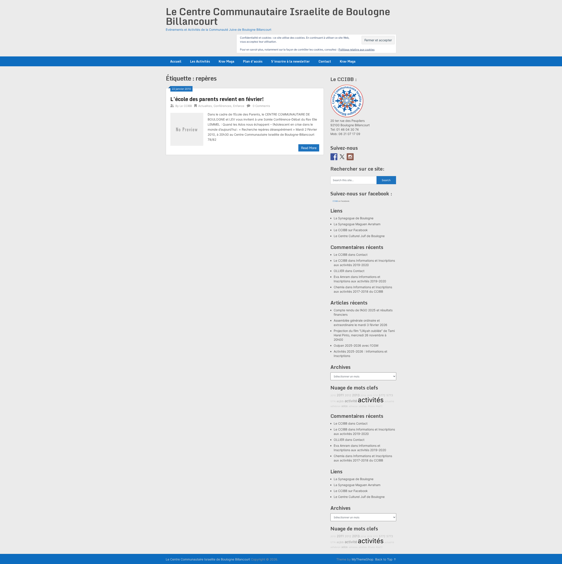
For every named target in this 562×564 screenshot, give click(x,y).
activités (371, 400)
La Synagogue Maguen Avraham (357, 224)
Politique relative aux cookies (357, 49)
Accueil (175, 61)
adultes (362, 406)
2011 (340, 395)
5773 (389, 395)
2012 (348, 395)
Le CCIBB (186, 106)
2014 (363, 395)
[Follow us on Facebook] (333, 156)
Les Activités (200, 61)
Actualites (205, 106)
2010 (333, 395)
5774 (333, 401)
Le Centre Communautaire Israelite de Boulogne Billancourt (278, 16)
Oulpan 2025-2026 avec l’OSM (356, 345)
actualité (389, 401)
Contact (325, 61)
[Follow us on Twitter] (342, 156)
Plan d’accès (252, 61)
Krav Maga (226, 61)
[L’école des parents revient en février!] (186, 129)
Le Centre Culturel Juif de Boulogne (359, 236)
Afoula (371, 406)
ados (344, 406)
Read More (309, 147)
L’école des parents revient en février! (217, 99)
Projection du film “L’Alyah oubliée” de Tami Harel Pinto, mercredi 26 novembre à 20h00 (364, 335)
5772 (382, 395)
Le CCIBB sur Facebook (351, 230)
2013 (356, 395)
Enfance (238, 106)
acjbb (340, 401)
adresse (353, 406)
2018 (369, 395)
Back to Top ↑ (385, 559)
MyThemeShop (362, 559)
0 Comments (261, 106)
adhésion (335, 406)
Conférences (222, 106)
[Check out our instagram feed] (350, 156)
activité (351, 401)
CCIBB (335, 201)
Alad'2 (379, 406)
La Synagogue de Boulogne (353, 218)
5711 (375, 395)
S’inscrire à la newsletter (290, 61)
